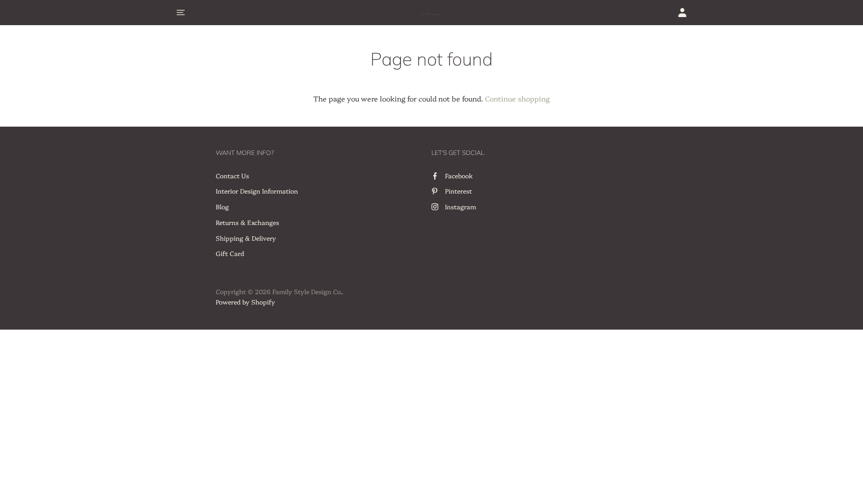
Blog (222, 206)
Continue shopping (517, 98)
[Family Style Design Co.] (431, 13)
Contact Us (232, 175)
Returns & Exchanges (247, 222)
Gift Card (230, 253)
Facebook (459, 175)
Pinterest (458, 190)
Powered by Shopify (245, 301)
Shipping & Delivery (246, 238)
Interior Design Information (257, 190)
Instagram (460, 206)
